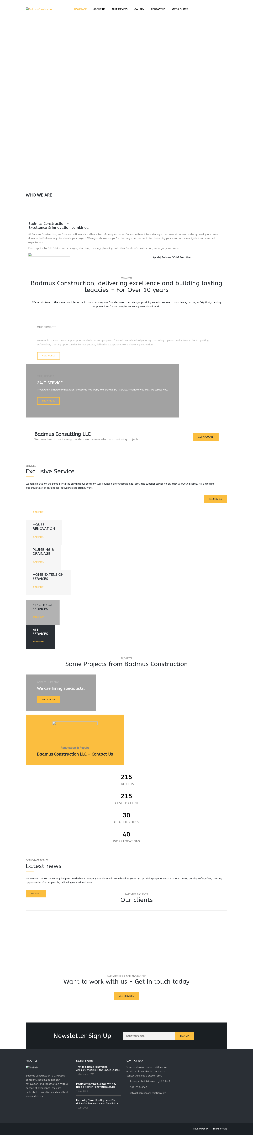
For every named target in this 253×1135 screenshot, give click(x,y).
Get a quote (180, 9)
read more (38, 512)
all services (215, 499)
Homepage (80, 9)
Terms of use (220, 1128)
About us (99, 9)
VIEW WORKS (48, 356)
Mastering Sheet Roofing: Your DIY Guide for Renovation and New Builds (97, 1102)
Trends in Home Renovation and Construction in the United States (98, 1069)
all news (36, 893)
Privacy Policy (200, 1128)
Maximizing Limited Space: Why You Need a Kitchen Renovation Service (96, 1085)
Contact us (158, 9)
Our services (120, 9)
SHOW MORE (48, 401)
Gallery (139, 9)
